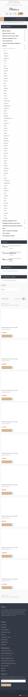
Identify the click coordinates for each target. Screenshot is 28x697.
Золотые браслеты (7, 41)
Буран (5, 85)
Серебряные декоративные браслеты (12, 225)
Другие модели (6, 31)
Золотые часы (17, 22)
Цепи (3, 228)
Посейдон (6, 168)
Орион (5, 163)
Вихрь (5, 93)
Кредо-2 (6, 128)
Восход (5, 98)
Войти (10, 1)
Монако (6, 143)
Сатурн (5, 185)
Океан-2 (6, 158)
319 (5, 50)
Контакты (3, 634)
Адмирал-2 (6, 58)
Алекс (5, 60)
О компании (3, 624)
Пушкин (5, 170)
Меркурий (6, 140)
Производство (4, 639)
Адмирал (6, 55)
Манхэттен (6, 135)
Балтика (6, 78)
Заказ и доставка (5, 665)
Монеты (4, 45)
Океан (5, 155)
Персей (5, 165)
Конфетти (6, 123)
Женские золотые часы (8, 33)
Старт (5, 193)
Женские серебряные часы (9, 38)
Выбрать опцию (6, 335)
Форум (5, 205)
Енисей (5, 113)
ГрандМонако (7, 105)
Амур (5, 65)
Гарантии (3, 668)
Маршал (6, 138)
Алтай (5, 63)
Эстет (5, 215)
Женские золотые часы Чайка (10, 36)
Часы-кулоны (6, 233)
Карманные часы (8, 118)
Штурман (6, 213)
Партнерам (3, 644)
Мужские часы (10, 22)
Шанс (5, 210)
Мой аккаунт (8, 4)
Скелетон (6, 190)
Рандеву (6, 173)
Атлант (5, 73)
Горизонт (6, 103)
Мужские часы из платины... (15, 245)
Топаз (5, 198)
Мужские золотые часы (8, 48)
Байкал (5, 75)
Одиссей (6, 153)
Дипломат (6, 108)
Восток (5, 95)
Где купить (3, 670)
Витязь (5, 90)
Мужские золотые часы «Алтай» (10, 327)
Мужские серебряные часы (9, 220)
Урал (5, 200)
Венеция (6, 88)
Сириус (5, 188)
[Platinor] (14, 9)
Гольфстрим (7, 100)
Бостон (5, 80)
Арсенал (6, 70)
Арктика (6, 68)
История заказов (15, 4)
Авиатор (6, 53)
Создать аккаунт (16, 1)
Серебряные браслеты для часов (11, 223)
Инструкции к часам (5, 637)
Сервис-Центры (4, 642)
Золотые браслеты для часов (7, 660)
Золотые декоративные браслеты (11, 43)
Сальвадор (6, 180)
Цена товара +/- (5, 298)
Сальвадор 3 (7, 183)
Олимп (5, 160)
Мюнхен (6, 148)
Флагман (6, 203)
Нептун (5, 150)
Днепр (5, 110)
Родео (5, 178)
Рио (5, 175)
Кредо (5, 125)
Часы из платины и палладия (10, 230)
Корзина (20, 4)
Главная (4, 22)
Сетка (24, 299)
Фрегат (5, 208)
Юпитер (5, 218)
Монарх (6, 145)
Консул (5, 120)
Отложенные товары (5, 632)
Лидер (5, 133)
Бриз (5, 83)
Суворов (6, 195)
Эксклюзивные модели (8, 235)
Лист (26, 299)
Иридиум (6, 115)
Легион (5, 130)
